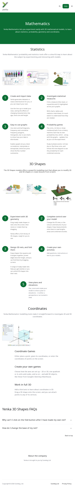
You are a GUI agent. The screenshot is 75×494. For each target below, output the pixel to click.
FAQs (66, 6)
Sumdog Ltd (55, 484)
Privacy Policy (66, 484)
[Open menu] (72, 6)
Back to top (69, 436)
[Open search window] (60, 6)
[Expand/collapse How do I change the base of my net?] (71, 428)
